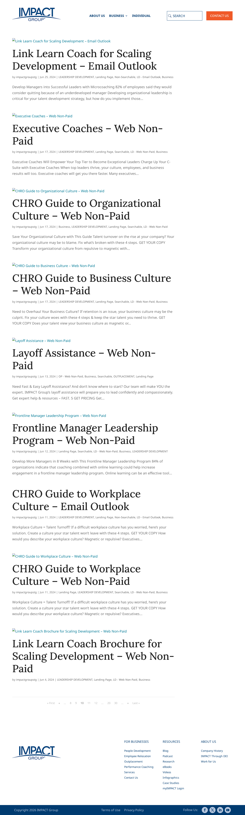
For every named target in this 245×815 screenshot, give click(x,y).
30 (115, 703)
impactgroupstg (26, 77)
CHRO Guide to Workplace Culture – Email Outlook (76, 500)
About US (97, 16)
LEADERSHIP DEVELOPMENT (76, 77)
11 (89, 703)
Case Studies (171, 783)
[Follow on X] (212, 810)
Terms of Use (111, 810)
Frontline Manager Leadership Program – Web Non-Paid (85, 434)
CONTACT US (219, 16)
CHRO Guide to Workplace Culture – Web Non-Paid (76, 575)
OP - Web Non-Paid (71, 376)
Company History (212, 751)
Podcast (168, 756)
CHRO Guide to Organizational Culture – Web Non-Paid (86, 209)
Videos (167, 772)
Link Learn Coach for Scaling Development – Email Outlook (84, 59)
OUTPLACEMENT (124, 376)
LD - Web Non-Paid (143, 152)
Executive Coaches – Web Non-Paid (87, 134)
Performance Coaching (139, 767)
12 (95, 703)
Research (169, 761)
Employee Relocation (137, 756)
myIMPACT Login (173, 788)
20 (108, 703)
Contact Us (131, 777)
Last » (136, 703)
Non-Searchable (125, 77)
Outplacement (133, 761)
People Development (137, 751)
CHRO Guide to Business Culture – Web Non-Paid (91, 284)
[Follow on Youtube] (228, 810)
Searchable (122, 152)
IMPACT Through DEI (214, 756)
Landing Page (104, 77)
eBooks (167, 767)
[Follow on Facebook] (205, 810)
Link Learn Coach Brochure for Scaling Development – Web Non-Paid (93, 656)
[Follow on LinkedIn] (220, 810)
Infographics (171, 777)
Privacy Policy (134, 810)
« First (51, 703)
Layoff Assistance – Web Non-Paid (84, 359)
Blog (165, 751)
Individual (141, 16)
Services (129, 772)
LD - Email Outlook (148, 77)
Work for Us (208, 761)
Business (116, 16)
